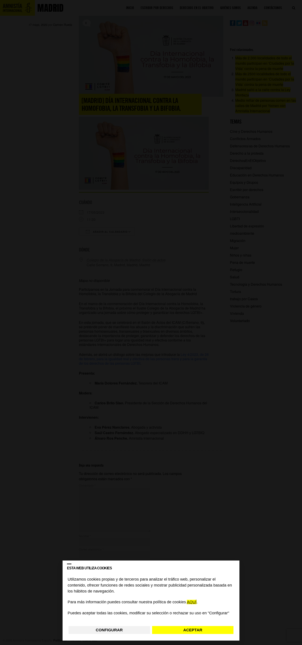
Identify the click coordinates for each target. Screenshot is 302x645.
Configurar (109, 630)
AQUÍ (192, 602)
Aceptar (192, 630)
